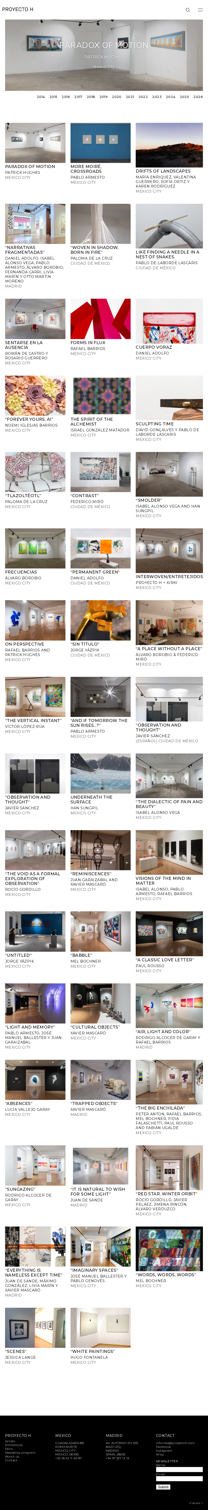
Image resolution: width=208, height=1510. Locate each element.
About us (12, 1456)
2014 (41, 97)
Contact (11, 1460)
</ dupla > (196, 1503)
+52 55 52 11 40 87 (68, 1458)
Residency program (20, 1452)
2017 (78, 97)
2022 (143, 97)
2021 (130, 97)
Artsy (160, 1454)
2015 (53, 97)
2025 (184, 97)
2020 (117, 97)
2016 (66, 97)
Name (160, 1465)
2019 (103, 97)
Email (160, 1474)
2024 (171, 97)
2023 (157, 97)
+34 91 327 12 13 (117, 1458)
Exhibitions (14, 1445)
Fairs (8, 1449)
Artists (10, 1441)
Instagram (164, 1450)
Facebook (163, 1447)
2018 (91, 97)
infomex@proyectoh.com (175, 1443)
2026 (198, 97)
